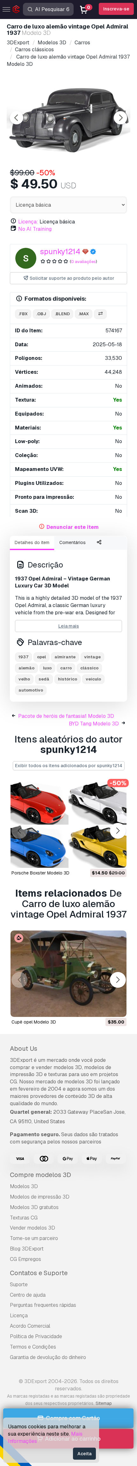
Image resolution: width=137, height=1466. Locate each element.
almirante (65, 657)
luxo (47, 668)
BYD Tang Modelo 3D (94, 723)
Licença (19, 1315)
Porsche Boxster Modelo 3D (40, 873)
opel (41, 657)
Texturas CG (24, 1217)
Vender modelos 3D (32, 1228)
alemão (26, 668)
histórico (67, 679)
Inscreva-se (116, 9)
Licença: (28, 221)
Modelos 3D (24, 1186)
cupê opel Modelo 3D (33, 1022)
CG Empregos (25, 1259)
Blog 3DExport (27, 1248)
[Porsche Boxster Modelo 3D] (68, 824)
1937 (23, 657)
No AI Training (35, 229)
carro (66, 668)
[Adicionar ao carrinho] (104, 859)
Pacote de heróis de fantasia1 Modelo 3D (66, 716)
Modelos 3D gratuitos (34, 1207)
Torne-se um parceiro (34, 1238)
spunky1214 (60, 251)
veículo (93, 679)
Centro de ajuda (28, 1295)
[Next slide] (120, 117)
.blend (62, 313)
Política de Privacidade (36, 1336)
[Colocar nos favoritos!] (117, 859)
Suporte (19, 1284)
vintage (92, 657)
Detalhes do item (32, 542)
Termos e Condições (33, 1347)
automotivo (30, 690)
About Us (23, 1048)
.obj (41, 313)
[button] (117, 831)
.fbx (23, 313)
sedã (44, 679)
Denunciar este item (73, 527)
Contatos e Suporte (39, 1273)
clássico (89, 668)
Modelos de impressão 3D (39, 1196)
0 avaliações (83, 261)
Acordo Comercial (30, 1326)
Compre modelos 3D (40, 1175)
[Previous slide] (16, 117)
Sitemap (104, 1403)
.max (83, 313)
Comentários (72, 542)
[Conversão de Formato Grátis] (100, 314)
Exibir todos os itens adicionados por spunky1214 (68, 765)
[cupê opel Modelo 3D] (68, 973)
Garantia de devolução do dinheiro (48, 1357)
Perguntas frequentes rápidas (43, 1305)
